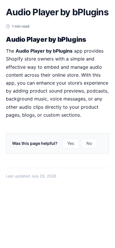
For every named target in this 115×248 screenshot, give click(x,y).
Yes (70, 143)
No (89, 143)
